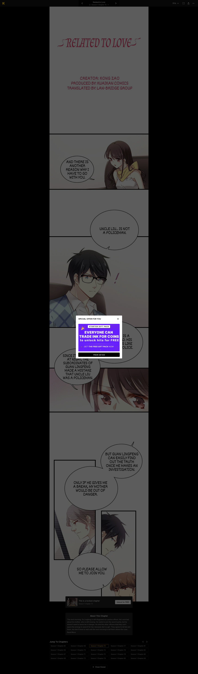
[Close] (118, 319)
